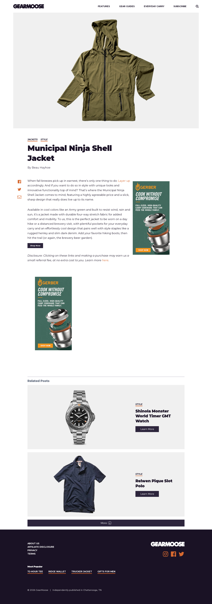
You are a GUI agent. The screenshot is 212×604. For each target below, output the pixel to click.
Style (44, 139)
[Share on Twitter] (19, 189)
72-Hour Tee (35, 571)
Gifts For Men (106, 571)
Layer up (124, 180)
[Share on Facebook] (19, 182)
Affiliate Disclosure (40, 547)
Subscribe (179, 6)
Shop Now (35, 245)
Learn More (149, 430)
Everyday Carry (154, 6)
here (105, 260)
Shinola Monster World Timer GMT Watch (153, 416)
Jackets (32, 139)
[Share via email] (19, 197)
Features (104, 6)
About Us (33, 543)
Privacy (32, 550)
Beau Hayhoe (41, 167)
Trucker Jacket (81, 571)
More (104, 523)
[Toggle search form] (197, 6)
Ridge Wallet (57, 571)
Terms (31, 553)
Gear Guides (127, 6)
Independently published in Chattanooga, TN (77, 590)
